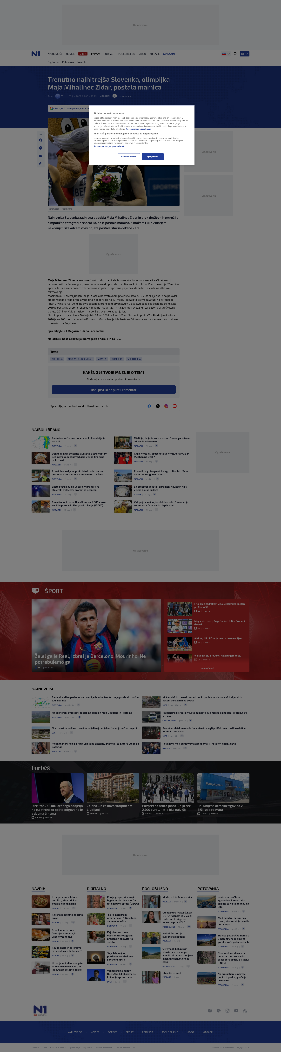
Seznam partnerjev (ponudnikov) (109, 146)
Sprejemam (152, 156)
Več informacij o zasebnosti (138, 129)
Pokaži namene (128, 156)
